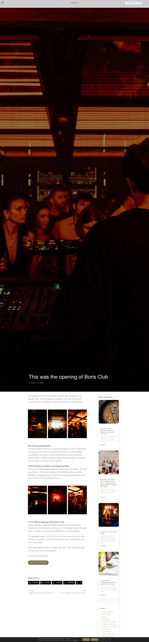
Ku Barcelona (107, 636)
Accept (86, 639)
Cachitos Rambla (108, 624)
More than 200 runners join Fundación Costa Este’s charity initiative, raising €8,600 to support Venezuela (108, 483)
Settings (103, 639)
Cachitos (105, 619)
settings (75, 640)
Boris (104, 617)
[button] (34, 582)
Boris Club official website (38, 562)
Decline (94, 639)
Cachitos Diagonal (109, 622)
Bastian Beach (108, 612)
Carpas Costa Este (109, 627)
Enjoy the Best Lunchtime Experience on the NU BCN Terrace (108, 582)
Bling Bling (106, 614)
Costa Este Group (109, 634)
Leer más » (103, 444)
